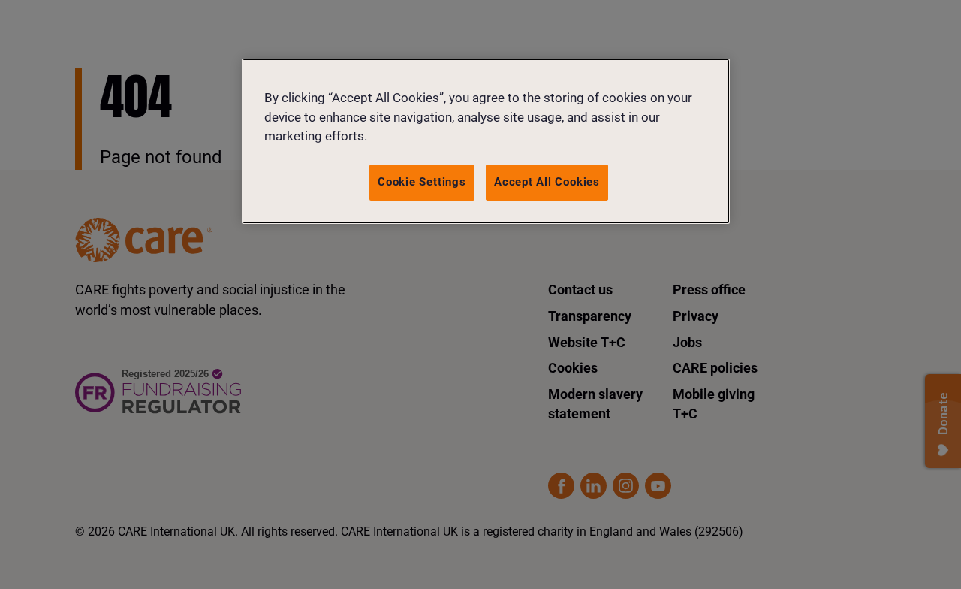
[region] (486, 141)
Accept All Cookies (547, 182)
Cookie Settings (422, 182)
